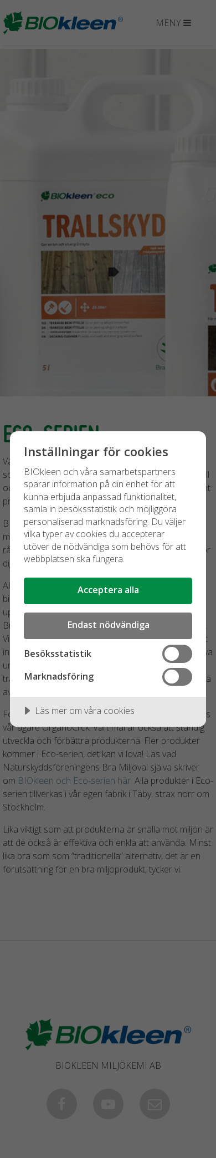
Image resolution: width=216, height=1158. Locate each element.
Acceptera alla (108, 590)
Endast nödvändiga (108, 625)
